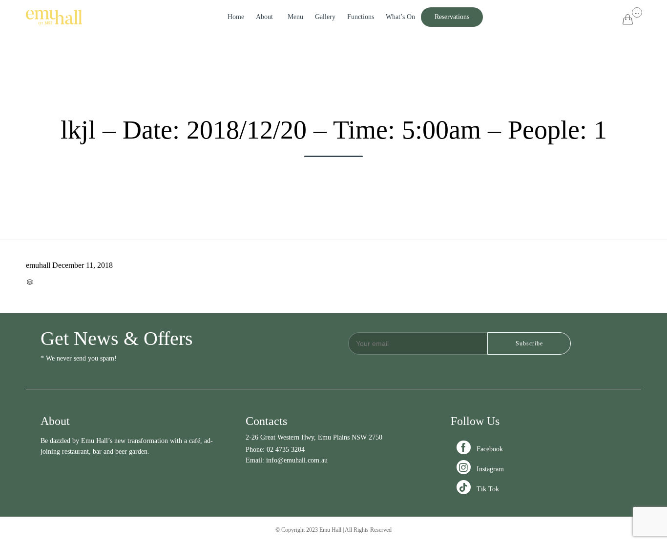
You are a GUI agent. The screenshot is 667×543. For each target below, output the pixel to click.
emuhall (38, 265)
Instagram (481, 469)
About (264, 16)
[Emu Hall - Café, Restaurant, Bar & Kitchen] (54, 17)
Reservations (452, 16)
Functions (360, 16)
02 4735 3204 (286, 449)
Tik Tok (479, 489)
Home (236, 16)
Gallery (325, 16)
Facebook (480, 449)
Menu (295, 16)
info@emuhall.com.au (297, 460)
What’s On (400, 16)
